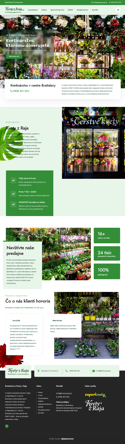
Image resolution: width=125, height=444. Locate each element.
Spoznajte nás (14, 56)
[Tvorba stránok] (67, 439)
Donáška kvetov (82, 10)
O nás (22, 10)
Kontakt (95, 10)
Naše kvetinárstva (57, 10)
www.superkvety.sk (36, 209)
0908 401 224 (115, 2)
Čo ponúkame (33, 10)
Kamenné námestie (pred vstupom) (69, 408)
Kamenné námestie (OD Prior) (67, 411)
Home (14, 10)
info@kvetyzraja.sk (100, 2)
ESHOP (70, 10)
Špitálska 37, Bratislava (64, 405)
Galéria (44, 10)
